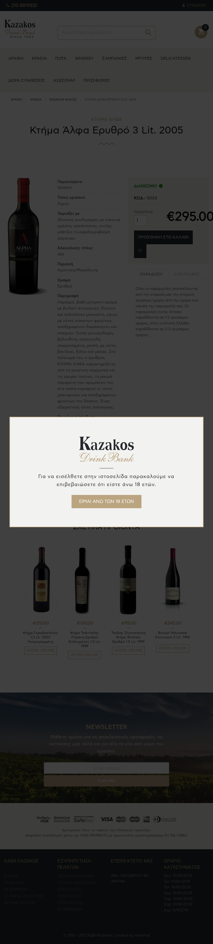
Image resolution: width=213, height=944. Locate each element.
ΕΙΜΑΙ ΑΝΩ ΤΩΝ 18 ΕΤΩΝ (106, 501)
